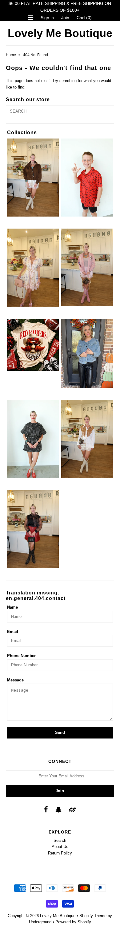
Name (12, 607)
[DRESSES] (33, 267)
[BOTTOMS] (33, 177)
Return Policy (60, 853)
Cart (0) (84, 17)
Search (60, 840)
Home (11, 55)
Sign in (47, 17)
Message (15, 680)
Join (65, 17)
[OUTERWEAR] (87, 267)
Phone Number (21, 655)
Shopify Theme (92, 915)
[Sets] (33, 439)
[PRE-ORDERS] (33, 344)
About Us (60, 846)
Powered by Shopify (73, 922)
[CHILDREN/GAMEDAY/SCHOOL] (87, 177)
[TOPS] (87, 439)
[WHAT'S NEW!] (33, 529)
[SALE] (87, 353)
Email (12, 631)
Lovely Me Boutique (60, 33)
